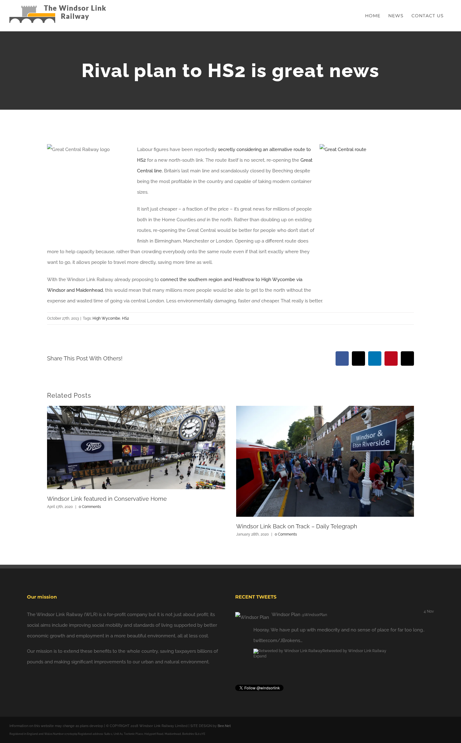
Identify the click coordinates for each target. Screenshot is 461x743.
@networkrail (281, 630)
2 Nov (429, 611)
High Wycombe (106, 318)
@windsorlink (317, 640)
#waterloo (403, 651)
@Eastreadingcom (321, 615)
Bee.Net (224, 726)
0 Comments (90, 507)
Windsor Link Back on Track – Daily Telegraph (296, 526)
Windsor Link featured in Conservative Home (107, 498)
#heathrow (420, 640)
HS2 (125, 318)
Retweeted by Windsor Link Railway (354, 672)
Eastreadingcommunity (278, 614)
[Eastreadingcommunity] (242, 614)
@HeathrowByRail (272, 640)
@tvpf (259, 630)
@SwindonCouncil (343, 630)
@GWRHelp (310, 630)
